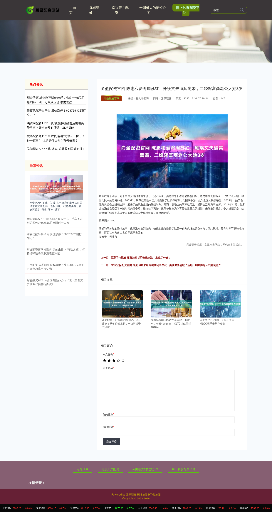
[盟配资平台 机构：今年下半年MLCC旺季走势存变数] (220, 303)
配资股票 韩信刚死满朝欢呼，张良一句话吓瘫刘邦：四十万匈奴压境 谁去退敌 (55, 99)
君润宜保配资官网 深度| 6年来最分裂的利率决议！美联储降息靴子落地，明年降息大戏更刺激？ (166, 265)
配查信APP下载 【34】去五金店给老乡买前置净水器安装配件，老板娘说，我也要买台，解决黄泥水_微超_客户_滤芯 (56, 206)
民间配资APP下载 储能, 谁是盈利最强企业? (55, 149)
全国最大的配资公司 (152, 10)
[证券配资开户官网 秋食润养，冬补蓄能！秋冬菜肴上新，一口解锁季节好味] (122, 303)
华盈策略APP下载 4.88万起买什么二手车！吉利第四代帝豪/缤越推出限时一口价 (55, 220)
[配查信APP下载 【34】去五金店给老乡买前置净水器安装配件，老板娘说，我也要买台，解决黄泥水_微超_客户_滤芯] (56, 187)
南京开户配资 (120, 10)
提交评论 (111, 441)
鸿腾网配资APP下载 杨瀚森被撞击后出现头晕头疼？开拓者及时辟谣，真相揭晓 (55, 125)
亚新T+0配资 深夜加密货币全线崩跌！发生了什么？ (141, 257)
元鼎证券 (94, 10)
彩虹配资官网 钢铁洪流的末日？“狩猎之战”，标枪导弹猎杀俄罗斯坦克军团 (56, 251)
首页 (72, 10)
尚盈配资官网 (111, 98)
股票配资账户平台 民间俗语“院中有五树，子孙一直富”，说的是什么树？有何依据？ (56, 138)
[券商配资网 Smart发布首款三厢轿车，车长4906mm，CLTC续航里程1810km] (171, 303)
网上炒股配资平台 (187, 10)
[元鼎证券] (43, 9)
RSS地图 (142, 494)
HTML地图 (154, 494)
